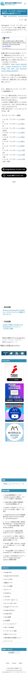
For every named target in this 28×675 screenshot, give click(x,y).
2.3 (19, 137)
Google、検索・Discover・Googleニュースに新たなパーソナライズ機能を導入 (14, 545)
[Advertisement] (14, 242)
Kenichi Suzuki (14, 670)
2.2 (19, 133)
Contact (14, 663)
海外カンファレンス (10, 634)
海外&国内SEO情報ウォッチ (12, 638)
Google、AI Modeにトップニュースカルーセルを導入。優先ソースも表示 (14, 509)
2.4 (19, 141)
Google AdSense (9, 610)
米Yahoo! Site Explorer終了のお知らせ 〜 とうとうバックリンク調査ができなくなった (14, 312)
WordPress (7, 593)
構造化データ (8, 583)
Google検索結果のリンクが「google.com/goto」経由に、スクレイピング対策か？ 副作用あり (14, 497)
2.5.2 (19, 155)
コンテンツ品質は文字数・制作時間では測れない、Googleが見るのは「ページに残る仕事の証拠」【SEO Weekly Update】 (14, 524)
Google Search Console (11, 576)
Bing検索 (7, 620)
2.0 (19, 124)
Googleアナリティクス (11, 607)
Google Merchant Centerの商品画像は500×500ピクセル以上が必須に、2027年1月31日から (14, 516)
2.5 (19, 146)
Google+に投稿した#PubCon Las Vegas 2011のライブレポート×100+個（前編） (13, 326)
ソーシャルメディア (10, 624)
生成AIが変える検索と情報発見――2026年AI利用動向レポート (13, 503)
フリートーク (8, 641)
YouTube (7, 596)
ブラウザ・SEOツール (11, 600)
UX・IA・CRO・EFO (10, 603)
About (20, 663)
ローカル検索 (8, 586)
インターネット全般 (10, 631)
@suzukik (20, 670)
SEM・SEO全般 (9, 627)
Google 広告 (8, 614)
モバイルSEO (8, 579)
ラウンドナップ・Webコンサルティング (18, 672)
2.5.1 (19, 150)
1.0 (19, 119)
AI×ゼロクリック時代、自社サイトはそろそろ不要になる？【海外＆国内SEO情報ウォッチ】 (14, 538)
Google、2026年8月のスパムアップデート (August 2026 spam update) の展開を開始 (14, 558)
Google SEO (20, 338)
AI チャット (7, 589)
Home (7, 663)
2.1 (19, 128)
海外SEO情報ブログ (8, 338)
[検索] (23, 483)
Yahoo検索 (7, 617)
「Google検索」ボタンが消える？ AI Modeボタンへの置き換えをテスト (14, 551)
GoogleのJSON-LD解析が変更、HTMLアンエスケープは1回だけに (13, 532)
